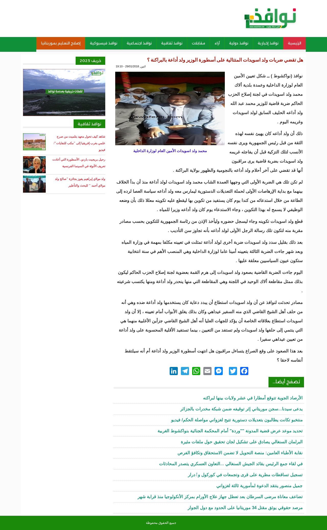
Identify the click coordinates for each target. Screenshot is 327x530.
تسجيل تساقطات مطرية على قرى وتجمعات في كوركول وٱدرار (245, 474)
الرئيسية (294, 43)
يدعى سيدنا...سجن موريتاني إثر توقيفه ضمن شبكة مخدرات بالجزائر (241, 408)
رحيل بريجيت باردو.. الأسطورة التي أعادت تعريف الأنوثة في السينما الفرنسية (78, 163)
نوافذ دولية (238, 43)
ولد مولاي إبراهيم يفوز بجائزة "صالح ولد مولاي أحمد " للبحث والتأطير (80, 182)
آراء (217, 43)
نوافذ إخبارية (268, 43)
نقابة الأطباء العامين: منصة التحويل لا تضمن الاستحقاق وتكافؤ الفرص (240, 452)
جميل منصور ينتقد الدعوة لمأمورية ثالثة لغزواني (259, 485)
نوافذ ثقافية (171, 43)
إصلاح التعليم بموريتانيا (60, 43)
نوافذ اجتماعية (139, 43)
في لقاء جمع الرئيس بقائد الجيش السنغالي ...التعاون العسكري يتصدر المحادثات (231, 463)
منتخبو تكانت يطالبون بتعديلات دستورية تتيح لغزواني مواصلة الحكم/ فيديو (237, 419)
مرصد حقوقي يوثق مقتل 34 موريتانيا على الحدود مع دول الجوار (245, 507)
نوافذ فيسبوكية (103, 43)
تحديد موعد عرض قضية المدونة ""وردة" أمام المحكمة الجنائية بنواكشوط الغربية (230, 430)
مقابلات (198, 43)
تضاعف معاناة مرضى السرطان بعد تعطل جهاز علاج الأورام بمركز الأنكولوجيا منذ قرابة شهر (220, 496)
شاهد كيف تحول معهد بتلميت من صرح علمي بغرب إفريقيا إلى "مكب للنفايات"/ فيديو (79, 143)
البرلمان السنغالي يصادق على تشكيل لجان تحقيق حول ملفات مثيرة (242, 441)
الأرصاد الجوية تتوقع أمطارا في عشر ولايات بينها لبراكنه (253, 398)
